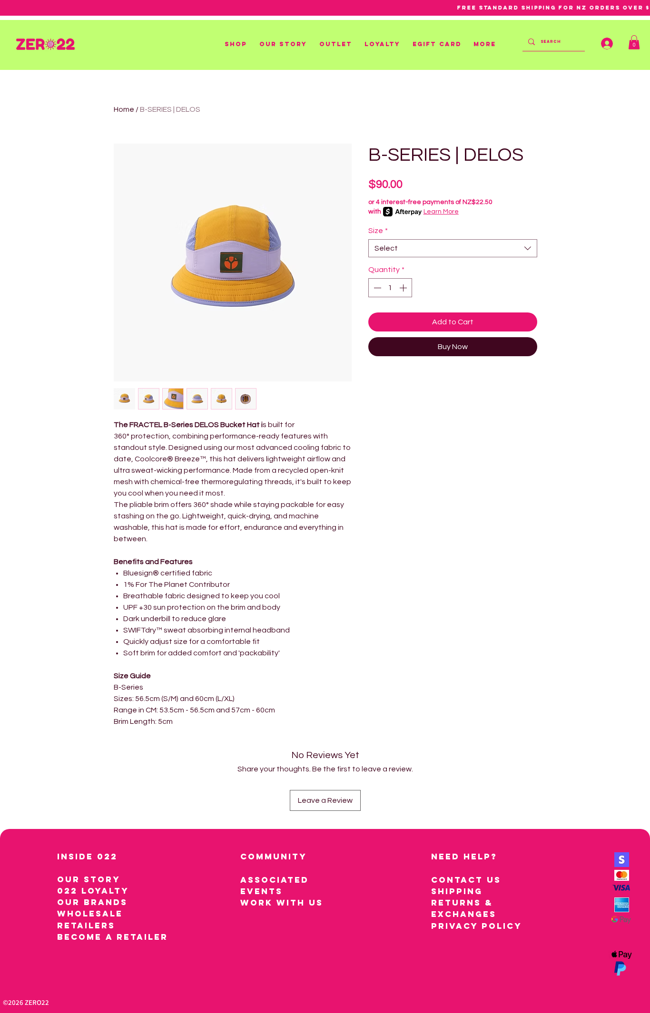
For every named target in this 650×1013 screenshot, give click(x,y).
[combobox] (452, 248)
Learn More (441, 211)
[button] (237, 44)
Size (378, 230)
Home (124, 109)
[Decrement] (376, 288)
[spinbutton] (390, 288)
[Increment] (404, 288)
